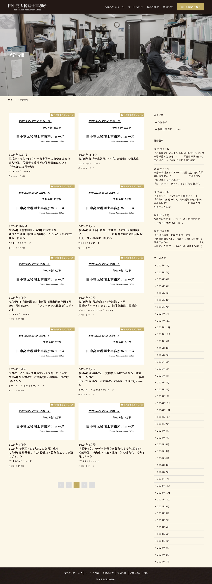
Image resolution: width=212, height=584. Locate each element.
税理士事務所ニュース (170, 129)
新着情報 (122, 573)
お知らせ (163, 122)
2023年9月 (163, 506)
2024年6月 (163, 444)
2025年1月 (163, 396)
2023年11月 (163, 492)
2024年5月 (163, 451)
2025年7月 (163, 355)
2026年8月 (163, 265)
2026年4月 (163, 293)
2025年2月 (163, 389)
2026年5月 (163, 286)
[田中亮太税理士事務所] (27, 7)
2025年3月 (163, 382)
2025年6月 (163, 361)
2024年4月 (163, 458)
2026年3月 (163, 300)
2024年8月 (163, 430)
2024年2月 (163, 472)
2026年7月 (163, 272)
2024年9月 (163, 423)
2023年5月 (163, 534)
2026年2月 (163, 306)
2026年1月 (163, 313)
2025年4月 (163, 375)
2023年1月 (163, 561)
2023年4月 (163, 540)
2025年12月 (163, 320)
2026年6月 (163, 279)
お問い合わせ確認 (139, 573)
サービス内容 (92, 573)
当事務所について (73, 573)
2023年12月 (163, 485)
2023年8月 (163, 513)
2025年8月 (163, 348)
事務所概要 (108, 573)
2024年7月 (163, 437)
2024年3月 (163, 465)
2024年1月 (163, 478)
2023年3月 (163, 547)
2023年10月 (163, 499)
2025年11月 (163, 327)
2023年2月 (163, 554)
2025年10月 (163, 334)
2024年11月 (163, 410)
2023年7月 (163, 520)
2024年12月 (163, 403)
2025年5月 (163, 368)
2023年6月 (163, 527)
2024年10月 (163, 417)
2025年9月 (163, 341)
